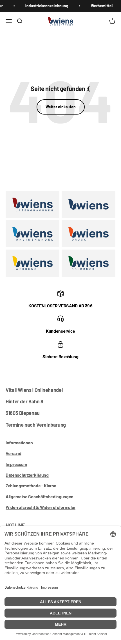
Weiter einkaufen (61, 106)
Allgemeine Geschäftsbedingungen (39, 496)
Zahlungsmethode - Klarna (31, 485)
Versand (13, 453)
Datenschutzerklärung (27, 474)
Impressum (16, 464)
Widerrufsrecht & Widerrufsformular (40, 507)
